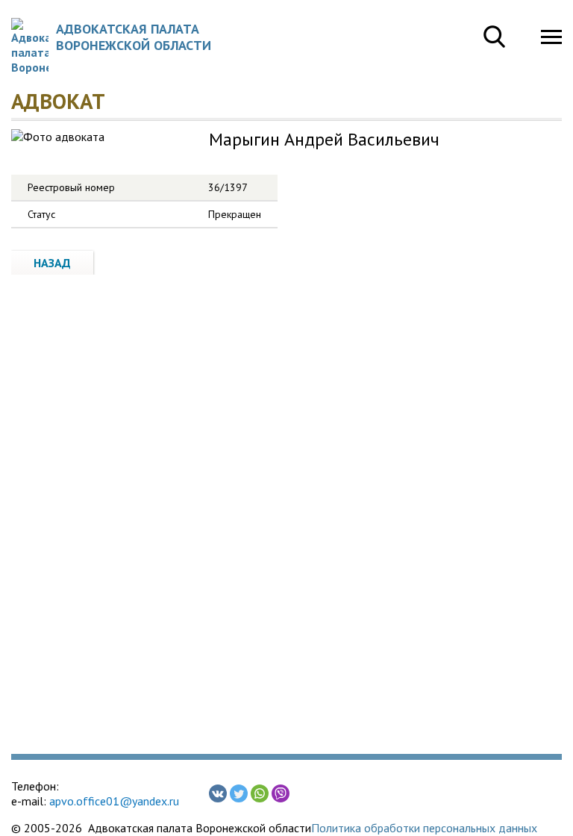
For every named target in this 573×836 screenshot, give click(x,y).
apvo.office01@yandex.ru (114, 800)
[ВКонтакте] (218, 793)
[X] (239, 793)
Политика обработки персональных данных (424, 827)
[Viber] (280, 793)
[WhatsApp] (260, 793)
